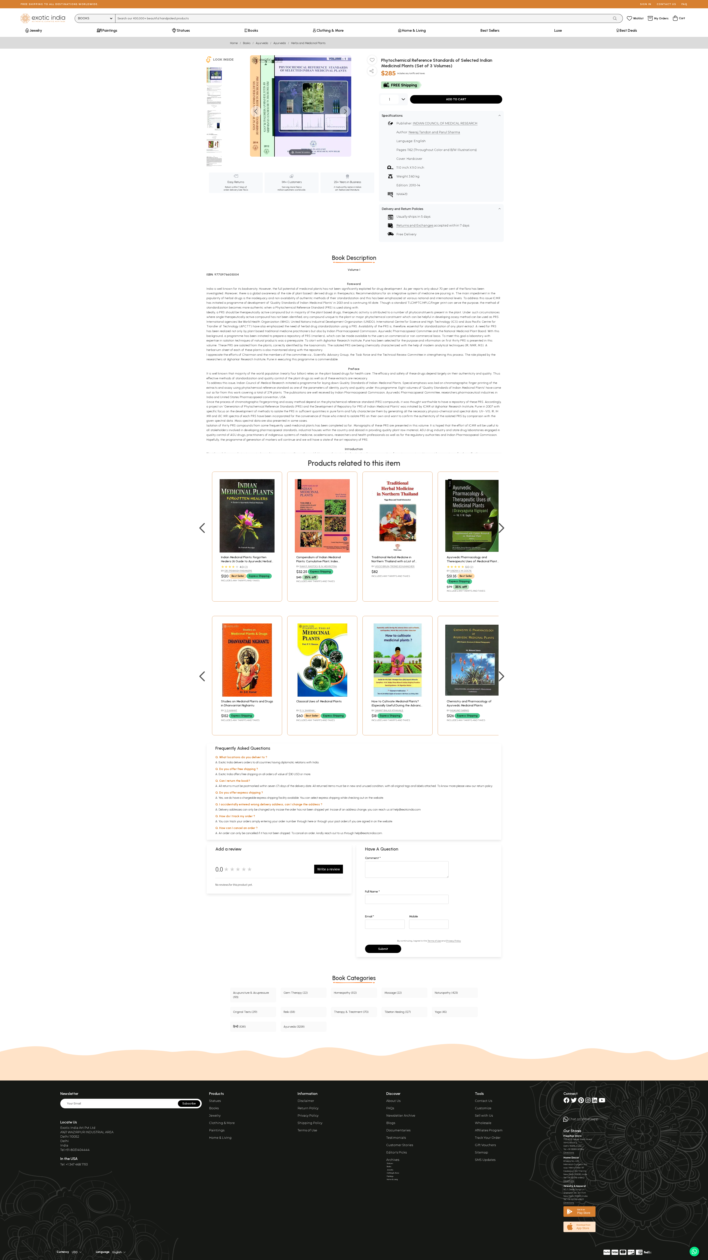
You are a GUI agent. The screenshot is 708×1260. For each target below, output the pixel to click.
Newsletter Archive (400, 1115)
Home (234, 43)
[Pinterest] (581, 1101)
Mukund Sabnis (459, 710)
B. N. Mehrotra (328, 566)
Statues (215, 1101)
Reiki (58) (289, 1012)
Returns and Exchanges (414, 225)
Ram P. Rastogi (309, 566)
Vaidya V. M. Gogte (461, 570)
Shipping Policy (310, 1123)
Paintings (216, 1130)
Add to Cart (456, 99)
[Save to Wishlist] (372, 61)
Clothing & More (222, 1123)
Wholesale (483, 1123)
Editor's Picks (396, 1152)
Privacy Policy (453, 940)
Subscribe (189, 1103)
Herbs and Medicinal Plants (308, 43)
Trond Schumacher (402, 566)
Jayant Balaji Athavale (389, 710)
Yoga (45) (441, 1012)
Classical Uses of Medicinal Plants (319, 701)
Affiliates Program (489, 1130)
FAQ (684, 4)
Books (246, 43)
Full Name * (372, 891)
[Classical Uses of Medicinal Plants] (322, 695)
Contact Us (483, 1101)
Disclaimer (306, 1101)
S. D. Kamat (231, 710)
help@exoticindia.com (407, 809)
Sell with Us (484, 1115)
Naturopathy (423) (446, 992)
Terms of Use (434, 940)
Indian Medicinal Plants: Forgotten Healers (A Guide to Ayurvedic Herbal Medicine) (246, 561)
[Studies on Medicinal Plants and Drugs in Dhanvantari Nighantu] (247, 695)
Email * (369, 916)
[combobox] (362, 18)
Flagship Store (572, 1135)
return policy (484, 786)
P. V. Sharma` (308, 710)
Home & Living (220, 1137)
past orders (341, 821)
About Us (393, 1101)
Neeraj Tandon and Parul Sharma (434, 132)
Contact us (666, 4)
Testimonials (396, 1137)
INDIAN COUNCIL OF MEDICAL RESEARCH (445, 123)
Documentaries (398, 1130)
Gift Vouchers (485, 1145)
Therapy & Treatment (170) (351, 1012)
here (310, 821)
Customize (483, 1108)
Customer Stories (399, 1145)
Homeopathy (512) (345, 992)
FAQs (390, 1108)
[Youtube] (602, 1101)
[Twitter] (574, 1101)
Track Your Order (488, 1137)
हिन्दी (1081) (239, 1026)
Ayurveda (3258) (294, 1026)
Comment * (373, 858)
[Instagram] (588, 1101)
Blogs (390, 1123)
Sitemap (481, 1152)
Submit (383, 949)
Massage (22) (393, 992)
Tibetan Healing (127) (397, 1012)
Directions (568, 1152)
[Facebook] (566, 1101)
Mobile (413, 916)
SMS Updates (485, 1160)
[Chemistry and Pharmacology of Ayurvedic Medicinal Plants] (472, 695)
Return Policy (308, 1108)
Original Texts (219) (245, 1012)
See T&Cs (243, 190)
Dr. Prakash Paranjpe (238, 570)
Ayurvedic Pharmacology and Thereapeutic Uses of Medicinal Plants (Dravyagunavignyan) (473, 561)
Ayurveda (262, 43)
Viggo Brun (382, 566)
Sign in (645, 4)
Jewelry (215, 1115)
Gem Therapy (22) (296, 992)
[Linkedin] (594, 1101)
